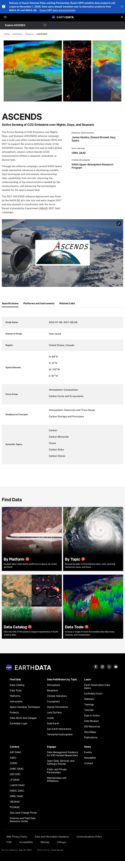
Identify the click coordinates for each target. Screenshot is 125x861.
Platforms (15, 695)
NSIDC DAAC (17, 790)
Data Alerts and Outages (23, 717)
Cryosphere (53, 701)
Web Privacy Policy (16, 836)
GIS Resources (92, 726)
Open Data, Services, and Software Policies (60, 762)
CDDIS (13, 763)
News (87, 746)
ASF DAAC (15, 752)
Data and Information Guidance (52, 836)
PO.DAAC (15, 807)
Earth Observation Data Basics (97, 686)
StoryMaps (90, 731)
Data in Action (92, 715)
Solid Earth (53, 723)
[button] (62, 254)
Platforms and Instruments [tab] (38, 303)
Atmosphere (53, 684)
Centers (14, 746)
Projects (29, 34)
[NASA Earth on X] (109, 666)
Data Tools (15, 690)
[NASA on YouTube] (115, 666)
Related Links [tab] (67, 303)
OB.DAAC (15, 801)
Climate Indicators (57, 695)
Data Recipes (91, 720)
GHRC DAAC (17, 768)
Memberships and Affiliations (56, 779)
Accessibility (26, 842)
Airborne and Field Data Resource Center (23, 820)
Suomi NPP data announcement (57, 10)
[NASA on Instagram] (102, 666)
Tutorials (88, 709)
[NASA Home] (54, 17)
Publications (90, 737)
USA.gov (61, 842)
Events (87, 752)
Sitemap (44, 842)
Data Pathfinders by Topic (62, 679)
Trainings (89, 704)
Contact (88, 763)
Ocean (50, 717)
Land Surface (54, 712)
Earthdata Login (18, 723)
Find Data (17, 34)
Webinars (89, 698)
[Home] (65, 17)
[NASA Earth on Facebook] (95, 666)
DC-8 (20, 200)
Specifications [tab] (10, 303)
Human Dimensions (57, 706)
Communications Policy (89, 836)
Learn (87, 679)
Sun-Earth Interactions (59, 728)
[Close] (122, 7)
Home (7, 34)
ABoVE (43, 208)
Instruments (16, 701)
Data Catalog (17, 684)
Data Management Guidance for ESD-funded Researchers (62, 754)
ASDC (13, 757)
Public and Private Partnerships (56, 771)
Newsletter (90, 757)
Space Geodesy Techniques (25, 706)
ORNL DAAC (16, 796)
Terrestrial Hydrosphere (60, 734)
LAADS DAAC (17, 785)
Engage (51, 746)
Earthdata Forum (93, 693)
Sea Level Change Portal (23, 812)
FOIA (9, 842)
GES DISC (15, 774)
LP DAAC (15, 779)
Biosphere (52, 690)
